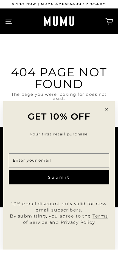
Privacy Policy (78, 222)
